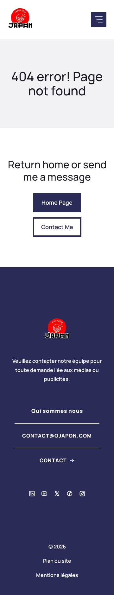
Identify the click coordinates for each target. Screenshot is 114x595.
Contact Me (57, 227)
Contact (53, 460)
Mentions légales (57, 575)
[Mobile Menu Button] (98, 19)
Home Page (57, 202)
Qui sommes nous (57, 410)
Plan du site (57, 560)
